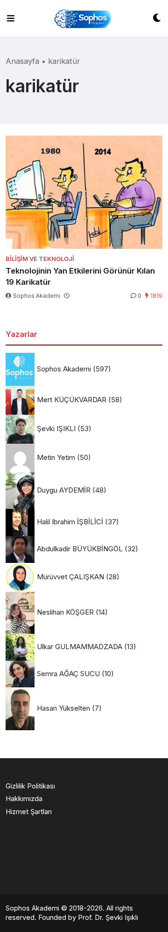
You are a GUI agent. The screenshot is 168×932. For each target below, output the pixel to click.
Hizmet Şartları (29, 812)
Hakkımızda (24, 798)
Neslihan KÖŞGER (65, 612)
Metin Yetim (56, 457)
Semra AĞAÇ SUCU (68, 673)
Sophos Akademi (37, 295)
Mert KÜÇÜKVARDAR (71, 399)
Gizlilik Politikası (30, 786)
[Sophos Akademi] (83, 18)
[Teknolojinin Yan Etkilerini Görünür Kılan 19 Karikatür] (84, 192)
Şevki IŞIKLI (56, 428)
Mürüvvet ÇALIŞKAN (70, 576)
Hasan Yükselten (63, 708)
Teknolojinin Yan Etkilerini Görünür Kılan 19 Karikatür (80, 276)
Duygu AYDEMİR (64, 490)
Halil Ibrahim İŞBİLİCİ (70, 521)
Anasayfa (22, 61)
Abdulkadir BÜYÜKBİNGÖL (80, 548)
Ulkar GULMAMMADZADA (79, 646)
